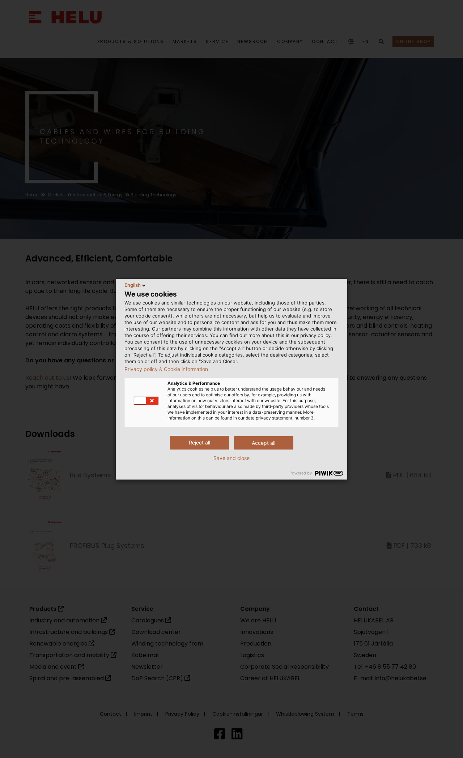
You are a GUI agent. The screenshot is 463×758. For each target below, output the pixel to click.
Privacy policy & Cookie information (166, 369)
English (132, 285)
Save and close (231, 458)
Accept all (263, 443)
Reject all (199, 442)
